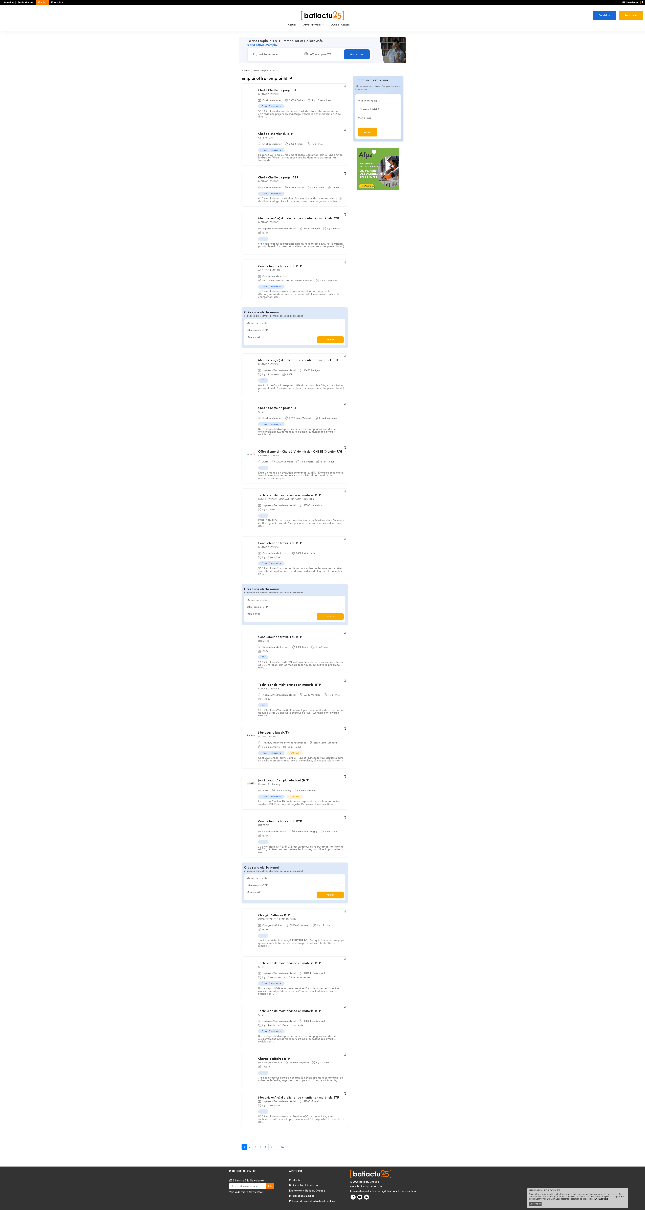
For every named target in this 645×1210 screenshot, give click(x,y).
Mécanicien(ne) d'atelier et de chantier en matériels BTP (298, 218)
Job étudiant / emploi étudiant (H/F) (284, 780)
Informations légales (301, 1196)
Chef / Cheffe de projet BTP (278, 90)
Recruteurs (631, 15)
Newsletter (631, 2)
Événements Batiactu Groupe (307, 1191)
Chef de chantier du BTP (275, 134)
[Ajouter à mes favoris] (344, 86)
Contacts (294, 1180)
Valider (330, 340)
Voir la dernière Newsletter (246, 1192)
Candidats (604, 15)
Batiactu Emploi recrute (303, 1185)
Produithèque (25, 2)
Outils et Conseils (341, 25)
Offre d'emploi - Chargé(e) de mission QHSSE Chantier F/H (300, 451)
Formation (57, 2)
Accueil (292, 25)
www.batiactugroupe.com (366, 1186)
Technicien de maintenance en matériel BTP (289, 495)
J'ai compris (535, 1204)
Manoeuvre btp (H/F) (273, 732)
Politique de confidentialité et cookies (312, 1201)
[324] (283, 1147)
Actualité (8, 2)
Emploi (42, 2)
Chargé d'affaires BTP (274, 915)
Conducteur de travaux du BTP (280, 266)
